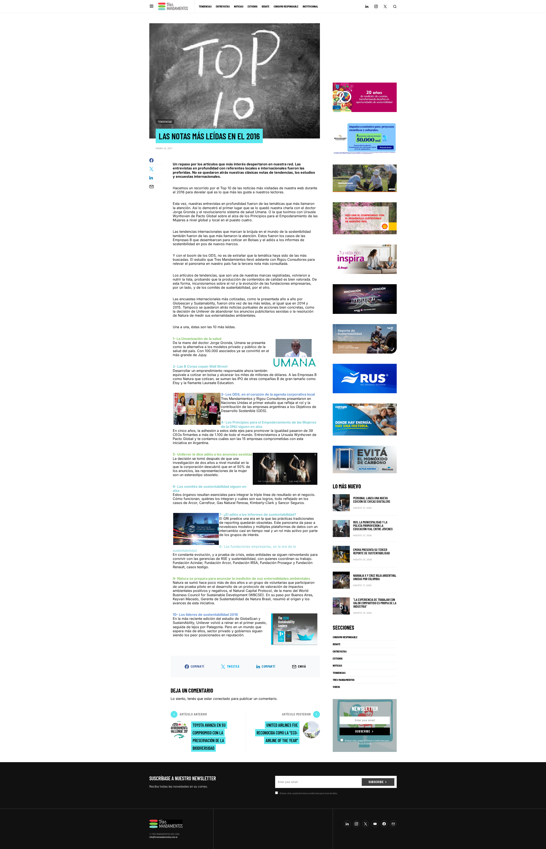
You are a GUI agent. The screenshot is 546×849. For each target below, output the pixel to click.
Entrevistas (340, 651)
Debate (336, 644)
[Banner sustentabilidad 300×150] (365, 218)
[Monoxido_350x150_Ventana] (365, 459)
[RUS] (365, 378)
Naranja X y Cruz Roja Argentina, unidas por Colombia (374, 577)
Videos (336, 687)
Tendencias (165, 121)
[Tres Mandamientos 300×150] (365, 138)
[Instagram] (376, 6)
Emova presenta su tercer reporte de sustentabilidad (371, 551)
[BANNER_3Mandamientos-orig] (365, 97)
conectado (221, 698)
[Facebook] (384, 824)
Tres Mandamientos (343, 680)
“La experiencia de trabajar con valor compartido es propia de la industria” (374, 602)
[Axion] (365, 299)
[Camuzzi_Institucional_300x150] (365, 419)
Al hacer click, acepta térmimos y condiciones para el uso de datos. (367, 742)
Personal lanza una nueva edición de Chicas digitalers (371, 499)
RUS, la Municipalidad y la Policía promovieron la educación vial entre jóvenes (373, 525)
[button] (151, 6)
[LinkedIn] (366, 6)
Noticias (337, 665)
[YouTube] (375, 824)
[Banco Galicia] (365, 178)
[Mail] (393, 824)
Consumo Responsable (345, 637)
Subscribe (362, 731)
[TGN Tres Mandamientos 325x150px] (365, 338)
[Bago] (365, 259)
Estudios (338, 658)
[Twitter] (385, 6)
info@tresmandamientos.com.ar (163, 836)
